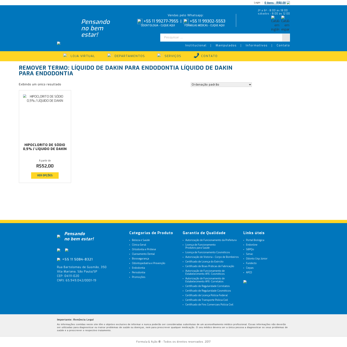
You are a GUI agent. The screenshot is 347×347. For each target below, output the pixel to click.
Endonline (251, 244)
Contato (283, 45)
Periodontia (138, 272)
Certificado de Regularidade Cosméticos (208, 290)
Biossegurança (140, 258)
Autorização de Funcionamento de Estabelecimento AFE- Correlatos (205, 280)
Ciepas (250, 267)
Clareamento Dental (143, 254)
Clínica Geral (139, 244)
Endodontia (138, 267)
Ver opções (45, 175)
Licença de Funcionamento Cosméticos (207, 252)
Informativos (257, 45)
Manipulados (226, 45)
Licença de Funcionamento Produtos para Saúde (200, 246)
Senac (249, 254)
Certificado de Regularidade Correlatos (207, 286)
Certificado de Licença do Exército (204, 261)
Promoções (138, 277)
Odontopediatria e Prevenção (148, 263)
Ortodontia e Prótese (144, 249)
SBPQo (250, 249)
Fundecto (251, 263)
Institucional (196, 45)
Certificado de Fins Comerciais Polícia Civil (209, 304)
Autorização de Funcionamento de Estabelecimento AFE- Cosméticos (205, 272)
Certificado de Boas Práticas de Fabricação (209, 266)
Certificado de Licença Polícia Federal (206, 295)
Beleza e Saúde (141, 240)
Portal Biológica (255, 240)
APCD (249, 272)
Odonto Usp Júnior (256, 258)
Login (257, 2)
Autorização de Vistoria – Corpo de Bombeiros (212, 257)
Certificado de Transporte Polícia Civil (206, 300)
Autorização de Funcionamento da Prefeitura (211, 240)
